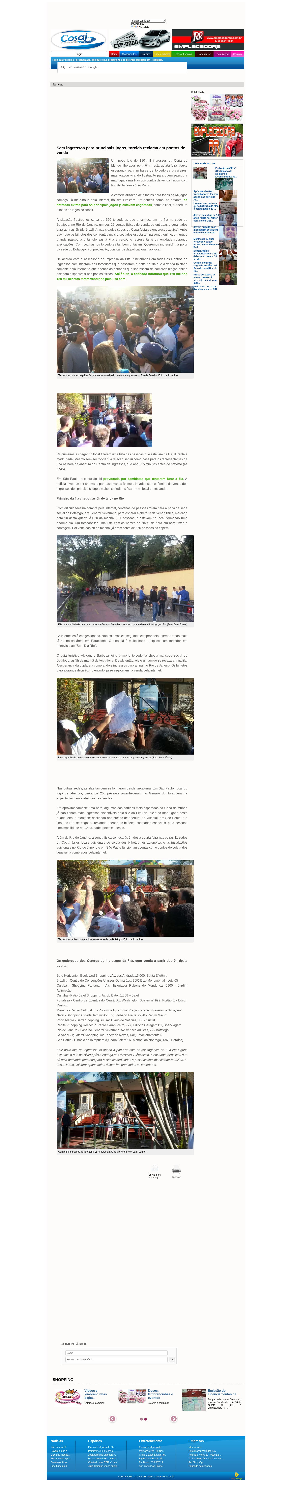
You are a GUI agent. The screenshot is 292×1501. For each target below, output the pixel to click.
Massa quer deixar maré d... (103, 1458)
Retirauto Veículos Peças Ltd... (205, 1454)
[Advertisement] (148, 11)
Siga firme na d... (60, 1466)
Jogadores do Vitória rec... (102, 1454)
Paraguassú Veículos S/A (202, 1451)
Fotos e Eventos (183, 54)
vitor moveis (195, 1447)
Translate (144, 27)
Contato (237, 54)
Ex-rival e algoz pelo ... (151, 1447)
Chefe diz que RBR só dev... (103, 1462)
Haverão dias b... (60, 1451)
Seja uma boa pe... (61, 1458)
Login (78, 54)
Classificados (129, 54)
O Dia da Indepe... (60, 1454)
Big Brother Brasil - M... (151, 1458)
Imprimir (176, 1177)
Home (114, 54)
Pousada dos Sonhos (200, 1466)
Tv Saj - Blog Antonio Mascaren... (206, 1458)
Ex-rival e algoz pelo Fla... (102, 1447)
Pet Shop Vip (196, 1462)
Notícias (146, 54)
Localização (222, 54)
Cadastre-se (204, 54)
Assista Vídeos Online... (151, 1466)
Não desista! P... (59, 1447)
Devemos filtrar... (60, 1462)
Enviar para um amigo (155, 1176)
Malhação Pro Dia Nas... (152, 1451)
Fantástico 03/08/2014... (152, 1462)
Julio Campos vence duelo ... (103, 1466)
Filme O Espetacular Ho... (152, 1454)
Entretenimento (162, 54)
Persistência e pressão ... (101, 1451)
